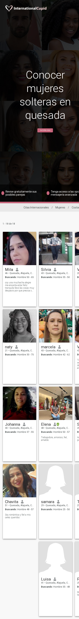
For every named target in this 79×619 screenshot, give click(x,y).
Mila (9, 269)
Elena (46, 424)
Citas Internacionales (36, 207)
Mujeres (60, 207)
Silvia (46, 269)
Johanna (12, 424)
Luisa (46, 579)
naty (8, 347)
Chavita (11, 501)
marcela (48, 347)
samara (47, 501)
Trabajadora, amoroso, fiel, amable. (54, 438)
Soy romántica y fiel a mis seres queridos (18, 516)
